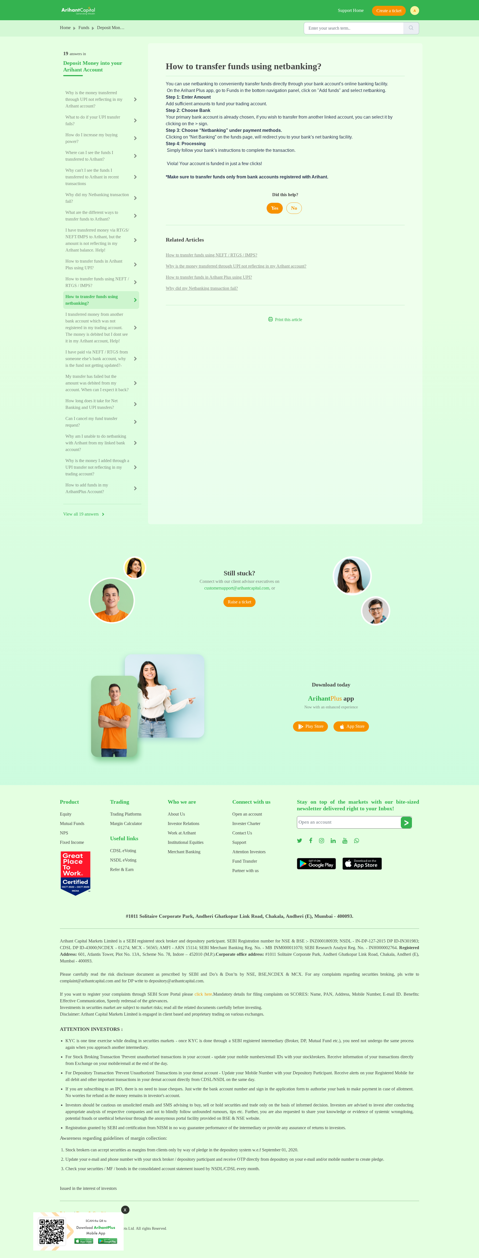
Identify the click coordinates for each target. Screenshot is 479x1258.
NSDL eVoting (123, 860)
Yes (274, 208)
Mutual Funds (72, 823)
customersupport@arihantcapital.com (236, 588)
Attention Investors (249, 851)
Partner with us (245, 870)
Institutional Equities (185, 842)
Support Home (351, 10)
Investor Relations (183, 823)
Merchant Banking (184, 851)
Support (239, 842)
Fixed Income (72, 842)
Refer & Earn (122, 869)
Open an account (247, 814)
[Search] (411, 28)
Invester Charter (246, 823)
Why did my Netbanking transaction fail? (202, 288)
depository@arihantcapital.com (176, 980)
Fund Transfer (244, 861)
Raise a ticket (239, 601)
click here (203, 994)
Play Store (313, 726)
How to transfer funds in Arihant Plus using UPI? (209, 277)
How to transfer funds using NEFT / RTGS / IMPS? (211, 255)
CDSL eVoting (123, 850)
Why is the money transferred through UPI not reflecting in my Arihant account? (236, 266)
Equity (66, 814)
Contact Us (242, 833)
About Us (176, 814)
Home (65, 27)
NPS (64, 833)
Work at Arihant (182, 833)
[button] (414, 10)
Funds (83, 27)
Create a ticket (388, 10)
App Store (355, 726)
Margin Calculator (126, 823)
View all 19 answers (81, 514)
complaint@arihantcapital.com (86, 980)
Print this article (288, 319)
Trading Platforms (125, 814)
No (294, 208)
